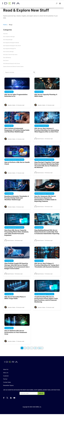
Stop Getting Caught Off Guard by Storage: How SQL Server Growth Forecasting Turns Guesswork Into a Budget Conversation (16, 266)
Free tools (5, 33)
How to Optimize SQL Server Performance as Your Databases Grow (15, 332)
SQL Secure (5, 60)
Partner (5, 379)
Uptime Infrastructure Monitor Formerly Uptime (13, 66)
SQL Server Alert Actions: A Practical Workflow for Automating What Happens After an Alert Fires (46, 130)
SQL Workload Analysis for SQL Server (11, 63)
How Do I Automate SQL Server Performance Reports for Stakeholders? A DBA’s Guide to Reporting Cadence (45, 198)
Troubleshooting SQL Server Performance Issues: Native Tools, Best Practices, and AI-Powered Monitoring (46, 299)
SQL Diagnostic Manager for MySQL (11, 42)
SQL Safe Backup (7, 57)
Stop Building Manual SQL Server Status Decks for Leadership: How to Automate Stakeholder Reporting (46, 231)
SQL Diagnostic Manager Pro (9, 48)
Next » (40, 348)
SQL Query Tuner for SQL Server (10, 54)
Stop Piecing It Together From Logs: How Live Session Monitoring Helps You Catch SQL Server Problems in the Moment (46, 164)
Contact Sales (7, 382)
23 (35, 348)
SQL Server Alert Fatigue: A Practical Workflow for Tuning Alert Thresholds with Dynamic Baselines (46, 265)
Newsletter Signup (8, 385)
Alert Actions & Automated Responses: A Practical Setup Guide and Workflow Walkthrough (16, 130)
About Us (5, 369)
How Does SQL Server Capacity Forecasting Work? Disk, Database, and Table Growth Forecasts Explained (16, 232)
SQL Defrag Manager (7, 39)
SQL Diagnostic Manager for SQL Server (12, 45)
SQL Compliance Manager (9, 36)
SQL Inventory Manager (8, 51)
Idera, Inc (5, 372)
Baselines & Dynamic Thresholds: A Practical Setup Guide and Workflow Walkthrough (16, 197)
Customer (6, 376)
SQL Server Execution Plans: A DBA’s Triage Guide (15, 297)
